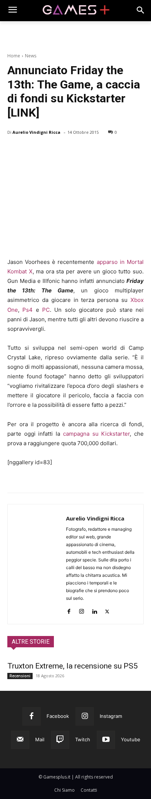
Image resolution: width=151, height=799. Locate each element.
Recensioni (20, 675)
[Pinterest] (48, 151)
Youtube (130, 739)
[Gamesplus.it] (75, 10)
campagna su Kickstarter (96, 433)
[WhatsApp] (65, 151)
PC (46, 309)
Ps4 (27, 309)
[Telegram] (82, 151)
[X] (31, 151)
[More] (99, 151)
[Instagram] (81, 610)
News (30, 56)
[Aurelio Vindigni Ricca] (36, 564)
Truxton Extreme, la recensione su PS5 (72, 666)
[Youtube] (106, 740)
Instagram (111, 716)
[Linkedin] (94, 610)
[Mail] (20, 740)
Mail (39, 739)
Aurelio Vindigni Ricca (36, 132)
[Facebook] (14, 151)
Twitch (82, 739)
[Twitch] (60, 740)
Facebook (58, 716)
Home (13, 56)
